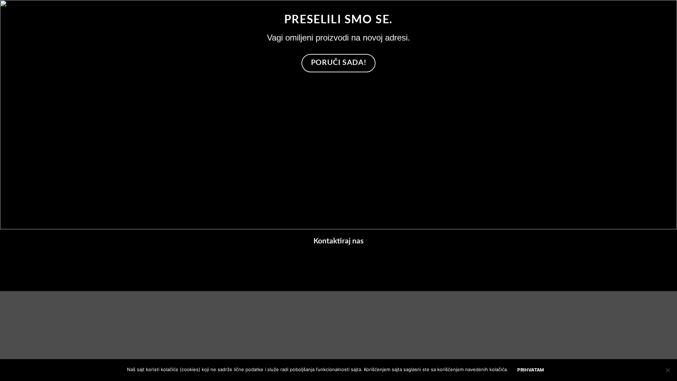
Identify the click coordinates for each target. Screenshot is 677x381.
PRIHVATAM (530, 370)
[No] (667, 372)
